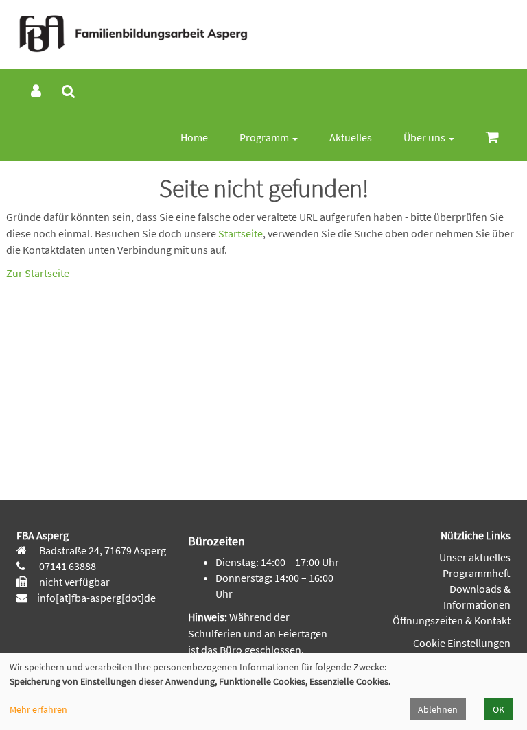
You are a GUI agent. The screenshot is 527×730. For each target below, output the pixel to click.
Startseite (240, 233)
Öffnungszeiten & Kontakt (452, 620)
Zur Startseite (37, 273)
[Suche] (68, 91)
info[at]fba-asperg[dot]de (96, 597)
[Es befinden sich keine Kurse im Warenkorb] (492, 138)
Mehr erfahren (38, 709)
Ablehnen (438, 709)
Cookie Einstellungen (462, 643)
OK (498, 709)
